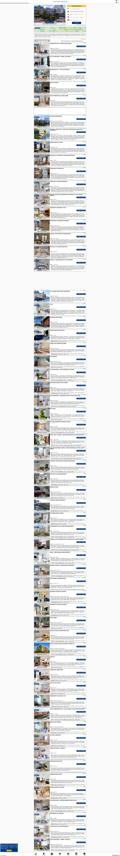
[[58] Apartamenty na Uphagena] (42, 818)
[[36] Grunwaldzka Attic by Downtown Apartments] (42, 531)
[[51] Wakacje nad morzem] (42, 727)
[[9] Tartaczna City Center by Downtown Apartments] (42, 160)
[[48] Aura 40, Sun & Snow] (42, 688)
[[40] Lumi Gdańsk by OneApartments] (42, 583)
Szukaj (77, 22)
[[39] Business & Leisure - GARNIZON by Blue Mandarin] (42, 570)
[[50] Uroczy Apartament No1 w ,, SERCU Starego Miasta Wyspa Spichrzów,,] (42, 714)
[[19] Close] (42, 309)
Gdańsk (35, 44)
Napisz (119, 855)
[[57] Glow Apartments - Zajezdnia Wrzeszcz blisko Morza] (42, 805)
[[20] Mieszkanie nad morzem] (42, 322)
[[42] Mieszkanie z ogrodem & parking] (42, 610)
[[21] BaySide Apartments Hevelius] (42, 335)
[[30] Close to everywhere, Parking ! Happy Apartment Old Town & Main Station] (42, 453)
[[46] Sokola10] (42, 662)
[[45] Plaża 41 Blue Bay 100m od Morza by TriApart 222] (42, 649)
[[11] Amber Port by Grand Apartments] (42, 187)
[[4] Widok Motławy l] (42, 88)
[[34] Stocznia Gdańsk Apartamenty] (42, 505)
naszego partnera (64, 341)
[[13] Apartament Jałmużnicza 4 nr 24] (42, 213)
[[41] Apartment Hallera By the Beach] (42, 596)
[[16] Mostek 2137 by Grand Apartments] (42, 252)
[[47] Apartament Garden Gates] (42, 675)
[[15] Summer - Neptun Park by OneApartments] (42, 239)
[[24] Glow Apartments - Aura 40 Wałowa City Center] (42, 375)
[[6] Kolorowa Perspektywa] (42, 121)
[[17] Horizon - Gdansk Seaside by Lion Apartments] (42, 265)
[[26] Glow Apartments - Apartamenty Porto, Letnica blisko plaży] (42, 401)
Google (2, 845)
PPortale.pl (5, 855)
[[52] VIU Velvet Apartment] (42, 740)
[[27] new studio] (42, 414)
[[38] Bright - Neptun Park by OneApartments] (42, 557)
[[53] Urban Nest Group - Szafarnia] (42, 753)
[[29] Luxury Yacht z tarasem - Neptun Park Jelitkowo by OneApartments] (42, 440)
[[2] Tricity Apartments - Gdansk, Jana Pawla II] (42, 62)
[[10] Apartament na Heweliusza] (42, 173)
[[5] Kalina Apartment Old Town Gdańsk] (42, 101)
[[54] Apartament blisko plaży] (42, 766)
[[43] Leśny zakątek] (42, 623)
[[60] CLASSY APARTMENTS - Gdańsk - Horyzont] (42, 845)
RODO (6, 848)
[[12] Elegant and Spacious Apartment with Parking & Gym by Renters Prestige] (42, 200)
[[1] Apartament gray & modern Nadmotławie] (42, 49)
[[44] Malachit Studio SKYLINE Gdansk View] (42, 636)
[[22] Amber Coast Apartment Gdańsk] (42, 348)
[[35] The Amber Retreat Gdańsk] (42, 518)
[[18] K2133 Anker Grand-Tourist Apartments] (42, 296)
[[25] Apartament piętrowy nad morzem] (42, 388)
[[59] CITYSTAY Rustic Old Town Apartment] (42, 831)
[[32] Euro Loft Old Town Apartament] (42, 479)
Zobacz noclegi (81, 46)
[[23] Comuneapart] (42, 362)
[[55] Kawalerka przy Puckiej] (42, 779)
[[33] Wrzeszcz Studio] (42, 492)
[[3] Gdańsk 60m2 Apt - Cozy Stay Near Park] (42, 75)
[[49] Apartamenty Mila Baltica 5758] (42, 701)
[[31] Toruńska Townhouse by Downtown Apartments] (42, 466)
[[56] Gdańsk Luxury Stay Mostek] (42, 792)
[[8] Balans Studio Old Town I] (42, 147)
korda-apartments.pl (60, 1)
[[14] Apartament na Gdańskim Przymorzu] (42, 226)
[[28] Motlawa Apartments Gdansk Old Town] (42, 427)
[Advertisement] (60, 281)
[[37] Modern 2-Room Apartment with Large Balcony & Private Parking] (42, 544)
